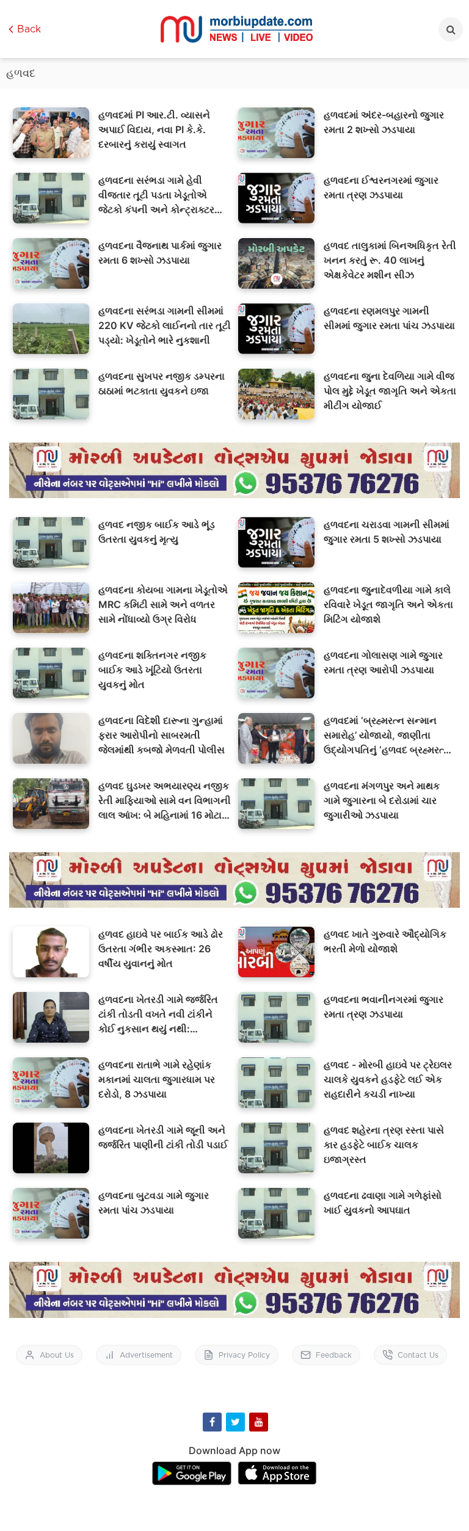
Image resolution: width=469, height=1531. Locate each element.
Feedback (334, 1355)
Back (29, 28)
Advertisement (146, 1355)
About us (57, 1355)
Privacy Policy (244, 1355)
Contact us (418, 1355)
